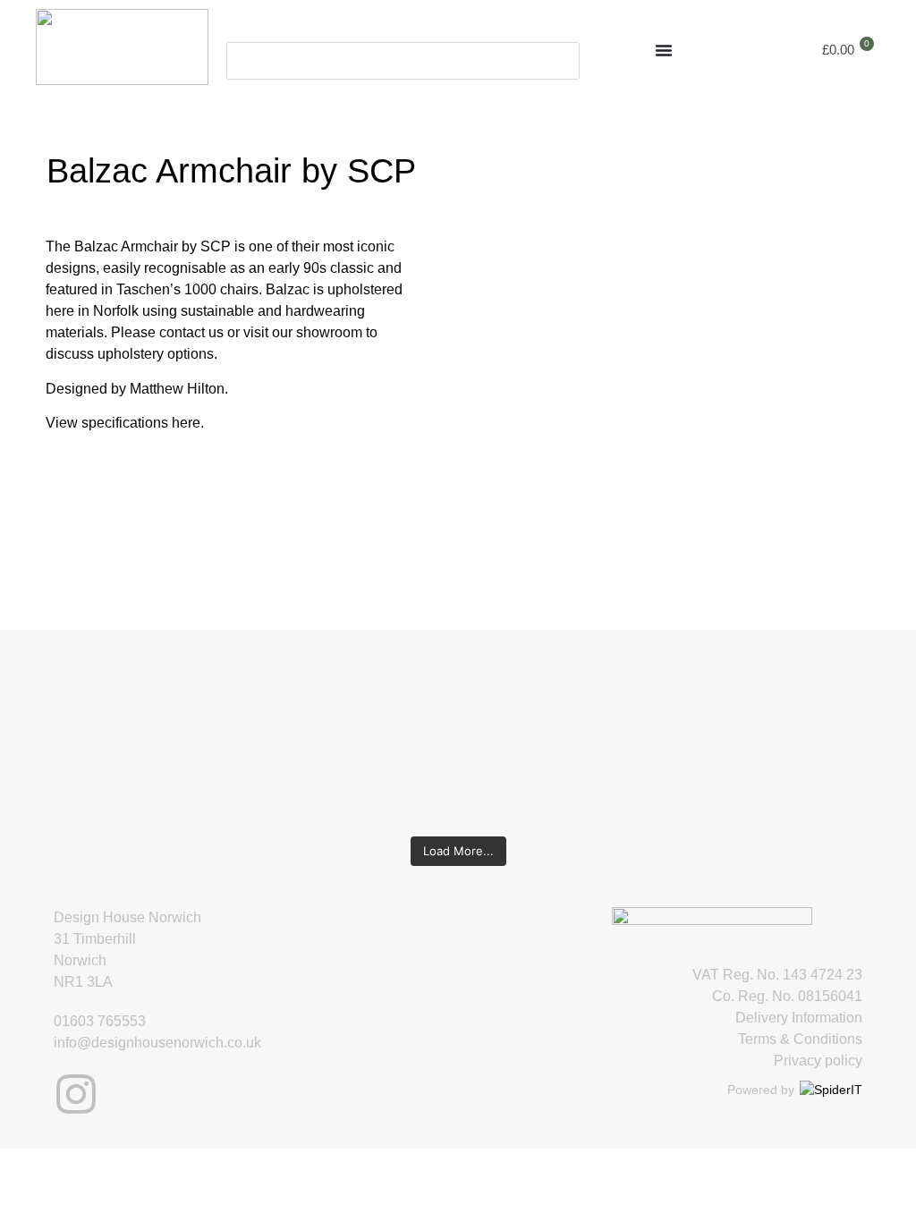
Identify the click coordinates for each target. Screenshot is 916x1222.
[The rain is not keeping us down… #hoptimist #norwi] (231, 692)
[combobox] (403, 61)
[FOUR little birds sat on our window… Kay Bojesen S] (81, 713)
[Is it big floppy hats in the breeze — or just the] (683, 724)
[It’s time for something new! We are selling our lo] (382, 735)
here (186, 422)
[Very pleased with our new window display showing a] (834, 735)
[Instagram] (76, 1094)
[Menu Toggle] (664, 50)
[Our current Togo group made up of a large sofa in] (533, 713)
